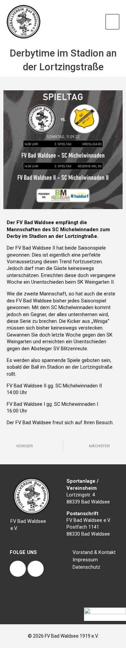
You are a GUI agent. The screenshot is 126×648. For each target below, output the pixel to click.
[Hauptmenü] (112, 21)
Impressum (85, 560)
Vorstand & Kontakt (94, 552)
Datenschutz (86, 567)
